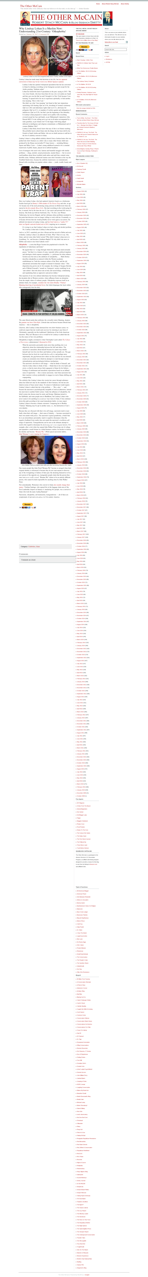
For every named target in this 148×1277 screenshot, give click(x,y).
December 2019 (81, 432)
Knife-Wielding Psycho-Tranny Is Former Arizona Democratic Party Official (86, 143)
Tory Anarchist (81, 1243)
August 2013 (80, 660)
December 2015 (81, 576)
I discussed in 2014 (45, 342)
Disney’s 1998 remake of (46, 203)
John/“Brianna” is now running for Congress (33, 434)
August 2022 (80, 335)
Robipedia (80, 1165)
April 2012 (80, 708)
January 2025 (81, 248)
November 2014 (81, 615)
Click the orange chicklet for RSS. (85, 108)
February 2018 (81, 498)
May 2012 (80, 705)
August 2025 (80, 227)
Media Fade (80, 1099)
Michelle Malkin (81, 184)
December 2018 (81, 468)
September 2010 (81, 766)
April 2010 (80, 781)
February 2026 (81, 209)
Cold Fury (80, 924)
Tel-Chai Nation (81, 1198)
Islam (38, 546)
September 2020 (81, 405)
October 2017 (81, 510)
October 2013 (81, 654)
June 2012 (80, 702)
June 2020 (80, 414)
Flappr (79, 818)
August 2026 (80, 191)
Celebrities (31, 546)
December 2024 (81, 251)
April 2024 (80, 275)
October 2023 (81, 293)
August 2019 (80, 444)
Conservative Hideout (83, 1018)
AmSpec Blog (81, 991)
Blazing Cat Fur (81, 997)
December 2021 (81, 359)
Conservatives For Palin (84, 1027)
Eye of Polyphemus (82, 1054)
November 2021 (81, 362)
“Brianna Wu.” (40, 432)
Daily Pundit (80, 927)
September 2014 (81, 621)
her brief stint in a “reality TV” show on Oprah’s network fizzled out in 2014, (43, 223)
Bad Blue (79, 994)
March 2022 (80, 350)
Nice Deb (79, 1111)
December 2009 (81, 793)
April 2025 (80, 239)
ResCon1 (79, 1153)
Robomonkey (81, 1168)
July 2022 (79, 338)
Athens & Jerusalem (82, 900)
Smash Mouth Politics (83, 1189)
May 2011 (79, 742)
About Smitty (125, 4)
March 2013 (80, 675)
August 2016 (80, 552)
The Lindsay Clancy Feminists (85, 81)
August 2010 (80, 769)
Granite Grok (80, 1066)
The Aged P (80, 1204)
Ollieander (80, 1123)
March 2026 (80, 206)
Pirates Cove (80, 824)
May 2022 (80, 344)
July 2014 (79, 627)
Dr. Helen (79, 930)
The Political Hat (81, 842)
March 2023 (80, 314)
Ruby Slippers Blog (82, 1171)
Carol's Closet (81, 1003)
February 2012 (81, 714)
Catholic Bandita (81, 1006)
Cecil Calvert (80, 1012)
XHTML (108, 62)
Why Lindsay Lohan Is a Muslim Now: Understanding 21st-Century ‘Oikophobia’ (42, 29)
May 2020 (80, 417)
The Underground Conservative (86, 1234)
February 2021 (81, 390)
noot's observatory (82, 1114)
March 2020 (80, 423)
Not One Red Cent (82, 1117)
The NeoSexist (81, 1216)
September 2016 (81, 549)
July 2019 (79, 447)
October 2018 (81, 474)
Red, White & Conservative (84, 1147)
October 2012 (81, 690)
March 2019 (80, 459)
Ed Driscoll (80, 166)
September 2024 (81, 260)
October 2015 (81, 582)
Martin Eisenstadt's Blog (83, 1096)
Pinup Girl (79, 1129)
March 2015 (80, 603)
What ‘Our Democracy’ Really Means (87, 68)
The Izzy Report (81, 1210)
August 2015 (80, 588)
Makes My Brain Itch (83, 1090)
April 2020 (80, 420)
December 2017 (81, 504)
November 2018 (81, 471)
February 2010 (81, 787)
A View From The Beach (84, 806)
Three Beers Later (82, 845)
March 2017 (80, 531)
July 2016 (79, 555)
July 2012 (79, 699)
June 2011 (80, 739)
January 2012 (81, 717)
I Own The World (81, 933)
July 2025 (79, 230)
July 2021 (79, 374)
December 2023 (81, 287)
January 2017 (81, 537)
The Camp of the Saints (83, 833)
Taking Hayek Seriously (83, 1195)
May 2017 (80, 525)
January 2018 (81, 501)
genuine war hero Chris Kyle (31, 322)
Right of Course (81, 1162)
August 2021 (80, 371)
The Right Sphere (82, 1225)
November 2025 (81, 218)
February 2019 (81, 462)
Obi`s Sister (80, 945)
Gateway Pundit (81, 169)
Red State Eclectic (82, 1144)
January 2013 (81, 681)
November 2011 (81, 723)
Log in (107, 56)
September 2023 (81, 296)
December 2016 (81, 540)
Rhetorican (80, 951)
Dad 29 (79, 1033)
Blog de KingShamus (83, 918)
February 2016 (81, 570)
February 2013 (81, 678)
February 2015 (81, 606)
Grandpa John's (81, 1063)
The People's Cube (82, 960)
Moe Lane (80, 939)
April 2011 (79, 745)
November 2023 (81, 290)
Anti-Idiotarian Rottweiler (84, 897)
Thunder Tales (81, 1237)
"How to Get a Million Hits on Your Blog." (87, 40)
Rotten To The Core (82, 830)
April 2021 (80, 384)
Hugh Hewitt (80, 178)
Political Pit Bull (81, 1135)
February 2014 (81, 642)
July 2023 (79, 302)
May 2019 (80, 453)
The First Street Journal (83, 839)
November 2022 (81, 326)
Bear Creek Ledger (82, 912)
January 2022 (81, 356)
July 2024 (79, 266)
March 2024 (80, 278)
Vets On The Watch (82, 1250)
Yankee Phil (80, 1265)
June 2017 (80, 522)
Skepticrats (80, 1186)
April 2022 (80, 347)
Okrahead (80, 1120)
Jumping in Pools (81, 1081)
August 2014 (80, 624)
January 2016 (81, 573)
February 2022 (81, 353)
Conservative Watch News (84, 1021)
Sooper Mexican (81, 1192)
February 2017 (81, 534)
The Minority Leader (82, 1213)
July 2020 (79, 411)
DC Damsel (80, 1036)
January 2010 (81, 790)
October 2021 (81, 365)
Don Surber (80, 812)
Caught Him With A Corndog (84, 1009)
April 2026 (80, 203)
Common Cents (81, 1015)
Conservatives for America (84, 1024)
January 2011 (81, 754)
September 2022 (81, 332)
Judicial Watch (81, 1078)
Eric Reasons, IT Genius (84, 1051)
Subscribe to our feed (111, 42)
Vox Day (79, 969)
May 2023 (80, 308)
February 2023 (81, 317)
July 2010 (79, 772)
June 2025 (80, 233)
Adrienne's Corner (82, 988)
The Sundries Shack (82, 963)
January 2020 (81, 429)
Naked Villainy (81, 1108)
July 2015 (79, 591)
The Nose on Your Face (83, 1219)
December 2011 (81, 720)
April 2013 (80, 672)
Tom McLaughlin (81, 1240)
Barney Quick (81, 903)
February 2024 (81, 281)
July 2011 (79, 736)
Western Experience (82, 1256)
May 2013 (80, 669)
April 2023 (80, 311)
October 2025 (81, 221)
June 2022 (80, 341)
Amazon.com (93, 864)
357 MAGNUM (80, 34)
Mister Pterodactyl (82, 1105)
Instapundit (80, 181)
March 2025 (80, 242)
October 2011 (81, 726)
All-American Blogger (83, 891)
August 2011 (80, 732)
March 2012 (80, 711)
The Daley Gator (81, 836)
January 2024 (81, 284)
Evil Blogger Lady (82, 815)
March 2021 (80, 387)
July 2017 (79, 519)
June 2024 (80, 269)
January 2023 (81, 320)
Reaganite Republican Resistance (86, 1138)
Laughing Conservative (83, 1087)
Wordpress (109, 59)
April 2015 (80, 600)
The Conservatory (82, 957)
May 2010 (80, 778)
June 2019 (80, 450)
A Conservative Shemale (84, 982)
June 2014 (80, 630)
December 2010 (81, 757)
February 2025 (81, 245)
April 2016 (80, 564)
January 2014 (81, 645)
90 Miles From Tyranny (83, 979)
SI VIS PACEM (81, 1183)
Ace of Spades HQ (82, 163)
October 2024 (81, 257)
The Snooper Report (82, 1231)
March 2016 (80, 567)
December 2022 (81, 323)
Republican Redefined (83, 1150)
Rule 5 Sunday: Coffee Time (85, 60)
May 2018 (80, 489)
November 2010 (81, 760)
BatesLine (80, 909)
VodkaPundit (80, 966)
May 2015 (80, 597)
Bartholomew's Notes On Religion (86, 906)
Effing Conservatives (83, 1045)
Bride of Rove (81, 921)
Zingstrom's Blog (81, 1268)
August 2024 (80, 263)
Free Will (79, 1060)
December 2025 (81, 215)
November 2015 (81, 579)
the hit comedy (34, 208)
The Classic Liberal (82, 1207)
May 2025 (80, 236)
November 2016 (81, 543)
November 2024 (81, 254)
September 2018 (81, 477)
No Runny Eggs (81, 942)
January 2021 (81, 393)
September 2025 (81, 224)
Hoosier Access (81, 1072)
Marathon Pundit (81, 1093)
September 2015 (81, 585)
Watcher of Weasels (82, 1253)
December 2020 (81, 396)
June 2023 (80, 305)
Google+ (87, 1274)
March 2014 (80, 639)
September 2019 (81, 441)
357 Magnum (80, 803)
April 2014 (80, 636)
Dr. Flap (79, 1039)
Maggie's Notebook (82, 821)
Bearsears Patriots (82, 915)
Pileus (78, 1126)
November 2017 (81, 507)
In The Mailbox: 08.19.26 (84, 84)
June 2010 (80, 775)
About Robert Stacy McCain (110, 4)
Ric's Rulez (80, 1156)
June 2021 (80, 377)
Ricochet (79, 1159)
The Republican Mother (83, 1222)
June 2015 (80, 594)
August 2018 (80, 480)
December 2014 (81, 612)
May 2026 (80, 200)
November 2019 (81, 435)
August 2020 (80, 408)
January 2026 (81, 212)
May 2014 (80, 633)
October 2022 (81, 329)
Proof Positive (81, 827)
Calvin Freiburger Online (84, 1000)
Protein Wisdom (81, 948)
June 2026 (80, 197)
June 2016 (80, 558)
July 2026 (79, 194)
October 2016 (81, 546)
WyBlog (79, 1262)
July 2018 (79, 483)
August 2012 (80, 696)
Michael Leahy (81, 1102)
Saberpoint (80, 1174)
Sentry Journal (81, 1180)
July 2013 (79, 663)
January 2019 (81, 465)
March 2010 (80, 784)
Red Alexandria (81, 1141)
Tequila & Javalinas (82, 1201)
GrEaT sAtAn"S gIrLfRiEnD (84, 1069)
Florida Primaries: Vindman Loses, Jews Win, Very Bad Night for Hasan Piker (87, 94)
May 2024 (80, 272)
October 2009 (81, 796)
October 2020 (81, 402)
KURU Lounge (81, 1084)
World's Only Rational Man (84, 1259)
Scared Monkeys (82, 1177)
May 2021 (80, 381)
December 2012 (81, 684)
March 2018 (80, 495)
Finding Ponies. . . (82, 1057)
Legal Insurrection (82, 936)
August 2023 (80, 299)
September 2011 (81, 729)
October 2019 (81, 438)
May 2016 (80, 561)
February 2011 (81, 751)
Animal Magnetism (82, 809)
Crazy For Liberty (82, 1030)
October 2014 (81, 618)
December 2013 (81, 648)
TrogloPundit (80, 1246)
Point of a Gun (81, 1132)
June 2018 (80, 486)
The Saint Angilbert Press (84, 1228)
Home (98, 4)
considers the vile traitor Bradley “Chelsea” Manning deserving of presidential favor (42, 284)
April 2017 (80, 528)
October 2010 (81, 763)
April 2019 (80, 456)
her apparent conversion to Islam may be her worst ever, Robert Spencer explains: (43, 80)
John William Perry (82, 1075)
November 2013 (81, 651)
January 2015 (81, 609)
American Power (81, 894)
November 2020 (81, 399)
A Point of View (81, 985)
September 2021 (81, 368)
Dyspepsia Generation (83, 1042)
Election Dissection (82, 1048)
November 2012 (81, 687)
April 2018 (80, 492)
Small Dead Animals (82, 954)
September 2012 (81, 693)
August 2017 (80, 516)
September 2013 (81, 657)
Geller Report (81, 172)
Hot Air (79, 175)
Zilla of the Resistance (83, 972)
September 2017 (81, 513)
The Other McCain (31, 6)
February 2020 (81, 426)
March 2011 (80, 748)
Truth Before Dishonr (83, 848)
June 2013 (80, 666)
